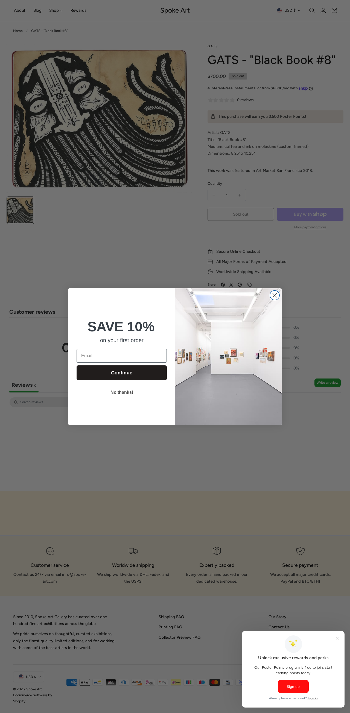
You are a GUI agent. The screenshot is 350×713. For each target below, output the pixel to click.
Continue (121, 372)
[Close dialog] (274, 295)
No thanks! (121, 392)
